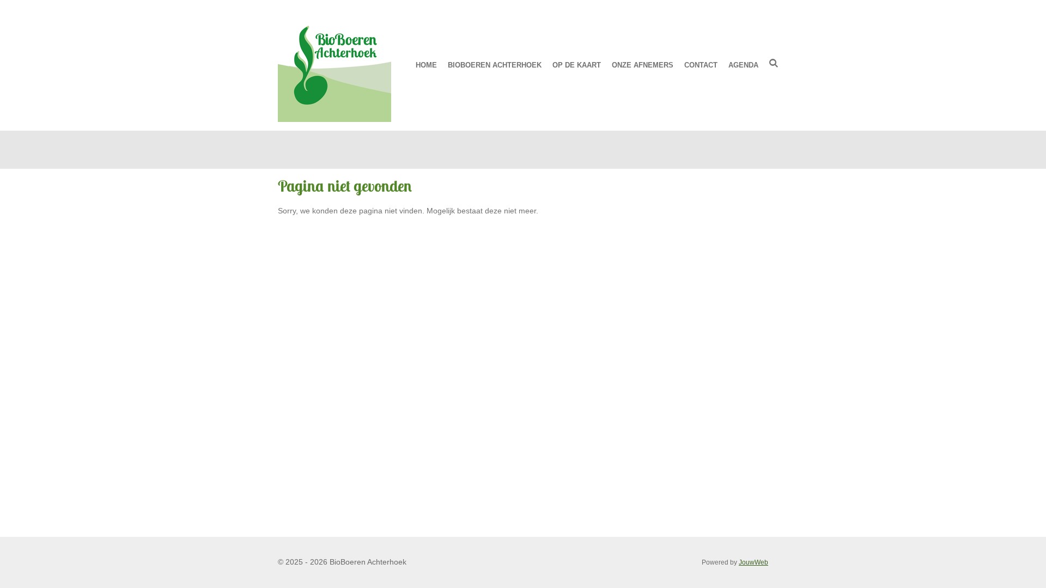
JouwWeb (753, 562)
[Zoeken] (774, 63)
